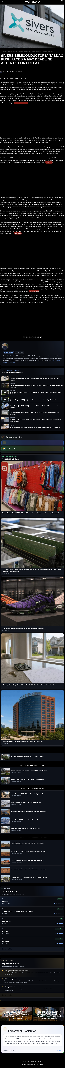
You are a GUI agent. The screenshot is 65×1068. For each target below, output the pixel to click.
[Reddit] (38, 337)
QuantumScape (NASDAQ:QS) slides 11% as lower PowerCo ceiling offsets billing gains (35, 400)
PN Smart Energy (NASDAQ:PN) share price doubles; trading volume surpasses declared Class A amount (35, 420)
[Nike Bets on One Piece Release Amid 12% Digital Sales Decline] (32, 601)
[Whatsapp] (35, 337)
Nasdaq (4, 51)
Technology (48, 51)
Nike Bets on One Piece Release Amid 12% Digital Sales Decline (23, 628)
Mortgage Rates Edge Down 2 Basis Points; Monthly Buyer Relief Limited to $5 (28, 685)
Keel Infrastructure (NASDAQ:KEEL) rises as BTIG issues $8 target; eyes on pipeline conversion (34, 413)
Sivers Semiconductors (21, 103)
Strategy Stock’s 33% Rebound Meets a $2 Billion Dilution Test (22, 741)
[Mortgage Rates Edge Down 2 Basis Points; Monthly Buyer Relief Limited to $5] (32, 658)
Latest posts (19, 352)
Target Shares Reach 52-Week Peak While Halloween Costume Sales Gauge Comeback (30, 513)
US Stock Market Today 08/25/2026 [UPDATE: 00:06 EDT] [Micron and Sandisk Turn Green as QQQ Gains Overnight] (31, 570)
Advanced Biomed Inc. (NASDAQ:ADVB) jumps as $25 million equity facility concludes (35, 427)
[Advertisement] (32, 118)
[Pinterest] (30, 337)
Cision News (49, 162)
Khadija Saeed (9, 72)
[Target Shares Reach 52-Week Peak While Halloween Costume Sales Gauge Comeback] (32, 486)
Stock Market (36, 51)
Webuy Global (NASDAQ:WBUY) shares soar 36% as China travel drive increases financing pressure (36, 406)
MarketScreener (34, 291)
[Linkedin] (32, 337)
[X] (27, 337)
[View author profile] (1, 72)
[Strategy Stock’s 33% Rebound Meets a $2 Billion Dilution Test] (32, 715)
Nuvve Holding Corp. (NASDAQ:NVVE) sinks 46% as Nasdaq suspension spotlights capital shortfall (36, 393)
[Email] (41, 337)
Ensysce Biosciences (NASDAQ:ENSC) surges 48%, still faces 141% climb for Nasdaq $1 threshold (35, 379)
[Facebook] (24, 337)
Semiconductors (24, 51)
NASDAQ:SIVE (12, 51)
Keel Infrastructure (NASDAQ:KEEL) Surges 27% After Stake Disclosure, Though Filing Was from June (36, 386)
